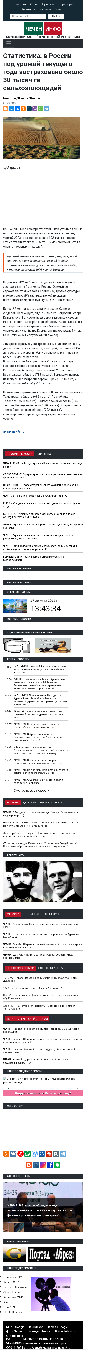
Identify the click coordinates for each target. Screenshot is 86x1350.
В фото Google (58, 1327)
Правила (48, 4)
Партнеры (65, 4)
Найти (56, 16)
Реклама (45, 9)
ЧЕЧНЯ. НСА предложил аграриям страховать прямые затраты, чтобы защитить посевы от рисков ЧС (40, 548)
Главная (21, 4)
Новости (9, 98)
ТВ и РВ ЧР (9, 1307)
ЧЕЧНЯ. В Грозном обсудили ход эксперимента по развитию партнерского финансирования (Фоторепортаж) (39, 1210)
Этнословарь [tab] (32, 914)
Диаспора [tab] (30, 802)
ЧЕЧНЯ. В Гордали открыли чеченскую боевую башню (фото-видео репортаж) (40, 814)
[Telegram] (46, 108)
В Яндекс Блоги (39, 1331)
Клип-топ (8, 1302)
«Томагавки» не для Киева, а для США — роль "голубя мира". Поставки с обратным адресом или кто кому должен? (40, 844)
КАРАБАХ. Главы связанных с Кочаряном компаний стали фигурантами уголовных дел (39, 714)
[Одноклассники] (23, 108)
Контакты (28, 9)
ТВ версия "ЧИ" (12, 1277)
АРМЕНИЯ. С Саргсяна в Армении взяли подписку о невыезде (38, 781)
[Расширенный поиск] (67, 16)
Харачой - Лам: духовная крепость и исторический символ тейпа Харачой (39, 1007)
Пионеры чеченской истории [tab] (27, 1019)
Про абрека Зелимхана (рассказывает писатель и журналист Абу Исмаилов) (40, 996)
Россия (35, 98)
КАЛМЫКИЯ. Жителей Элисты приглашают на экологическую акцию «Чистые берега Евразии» (40, 669)
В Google (18, 1327)
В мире (23, 98)
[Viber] (34, 108)
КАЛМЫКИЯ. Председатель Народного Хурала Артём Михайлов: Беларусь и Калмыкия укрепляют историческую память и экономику (41, 700)
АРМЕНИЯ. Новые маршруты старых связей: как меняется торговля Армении (41, 771)
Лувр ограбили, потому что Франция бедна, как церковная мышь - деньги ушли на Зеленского (39, 834)
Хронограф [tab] (51, 914)
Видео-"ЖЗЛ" (11, 1282)
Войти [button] (59, 9)
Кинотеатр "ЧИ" (13, 1297)
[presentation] (77, 874)
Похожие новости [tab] (19, 453)
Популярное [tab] (44, 453)
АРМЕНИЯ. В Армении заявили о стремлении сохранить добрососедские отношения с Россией (38, 737)
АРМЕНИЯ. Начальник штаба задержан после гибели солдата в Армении (38, 725)
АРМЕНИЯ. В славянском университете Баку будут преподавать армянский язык (39, 761)
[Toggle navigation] (9, 43)
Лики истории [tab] (56, 968)
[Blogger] (5, 108)
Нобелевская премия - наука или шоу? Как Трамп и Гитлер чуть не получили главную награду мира (42, 824)
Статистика (14, 1335)
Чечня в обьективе (15, 1287)
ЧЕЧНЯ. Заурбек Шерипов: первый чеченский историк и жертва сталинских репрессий (42, 946)
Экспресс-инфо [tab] (51, 802)
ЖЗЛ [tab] (40, 968)
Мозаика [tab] (13, 914)
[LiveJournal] (29, 108)
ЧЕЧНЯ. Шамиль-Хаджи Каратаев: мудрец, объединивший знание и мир (39, 956)
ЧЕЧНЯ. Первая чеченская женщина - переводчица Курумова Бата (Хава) (41, 935)
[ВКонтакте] (17, 108)
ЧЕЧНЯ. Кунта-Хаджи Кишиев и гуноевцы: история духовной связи (40, 925)
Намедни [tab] (13, 802)
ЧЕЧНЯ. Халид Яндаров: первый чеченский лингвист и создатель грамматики (37, 1061)
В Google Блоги (65, 1331)
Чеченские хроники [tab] (20, 968)
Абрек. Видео (11, 1292)
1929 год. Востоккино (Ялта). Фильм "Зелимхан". (33, 988)
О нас (34, 4)
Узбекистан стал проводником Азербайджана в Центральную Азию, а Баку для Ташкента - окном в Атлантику (41, 750)
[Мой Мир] (11, 108)
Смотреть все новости (31, 790)
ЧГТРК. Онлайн (12, 1312)
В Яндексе (36, 1327)
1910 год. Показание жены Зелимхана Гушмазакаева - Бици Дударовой (40, 979)
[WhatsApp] (40, 108)
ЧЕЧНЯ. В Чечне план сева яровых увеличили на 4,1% (35, 495)
